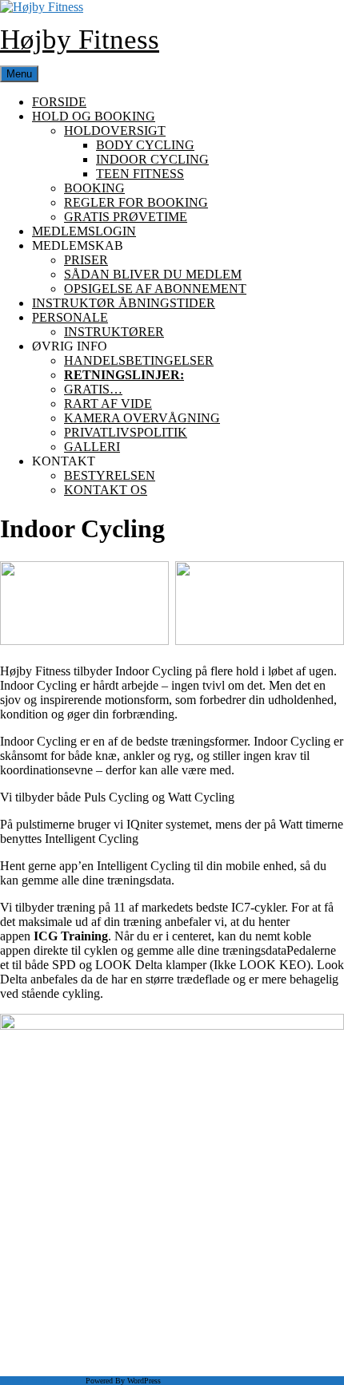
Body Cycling (145, 145)
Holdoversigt (115, 130)
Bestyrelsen (109, 475)
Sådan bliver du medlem (153, 274)
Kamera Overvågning (142, 418)
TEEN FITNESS (140, 173)
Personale (70, 317)
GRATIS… (93, 389)
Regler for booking (136, 202)
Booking (94, 188)
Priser (86, 260)
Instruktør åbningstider (123, 303)
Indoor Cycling (152, 159)
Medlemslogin (84, 231)
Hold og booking (93, 116)
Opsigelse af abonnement (155, 288)
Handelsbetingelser (139, 360)
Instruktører (114, 331)
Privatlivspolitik (125, 432)
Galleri (92, 446)
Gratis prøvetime (125, 217)
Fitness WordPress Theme (41, 1380)
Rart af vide (108, 403)
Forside (59, 102)
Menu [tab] (19, 74)
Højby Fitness (79, 39)
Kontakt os (105, 490)
